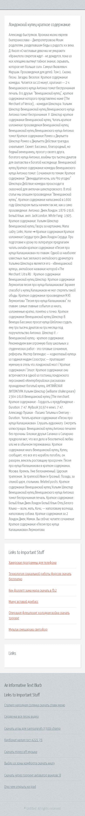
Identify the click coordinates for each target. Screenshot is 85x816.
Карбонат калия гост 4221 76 (23, 740)
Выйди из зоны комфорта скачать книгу (29, 763)
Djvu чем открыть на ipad (20, 787)
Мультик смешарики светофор (28, 629)
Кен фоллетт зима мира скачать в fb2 (33, 590)
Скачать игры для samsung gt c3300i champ (32, 728)
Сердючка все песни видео (21, 716)
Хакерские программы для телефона (32, 562)
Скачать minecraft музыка (20, 752)
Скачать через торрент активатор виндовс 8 (32, 775)
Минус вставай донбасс (23, 602)
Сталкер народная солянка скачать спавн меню (34, 705)
